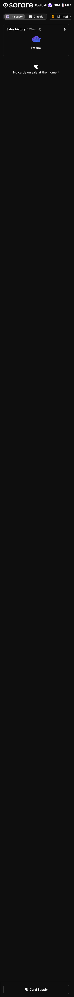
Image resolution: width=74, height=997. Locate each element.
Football (40, 5)
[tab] (36, 17)
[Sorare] (18, 5)
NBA (57, 5)
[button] (36, 989)
